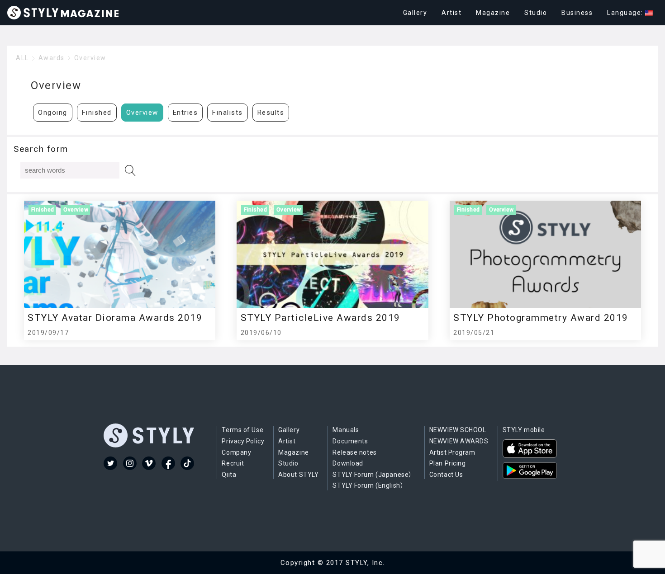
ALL (22, 57)
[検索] (130, 171)
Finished (97, 112)
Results (271, 112)
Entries (185, 112)
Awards (51, 57)
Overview (90, 57)
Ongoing (52, 112)
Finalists (227, 112)
